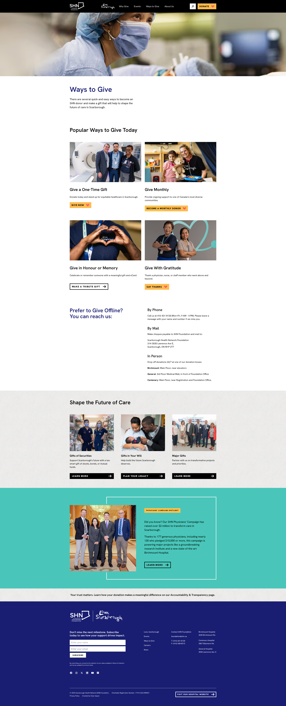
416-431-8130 (164, 315)
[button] (123, 6)
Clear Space (95, 696)
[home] (77, 6)
